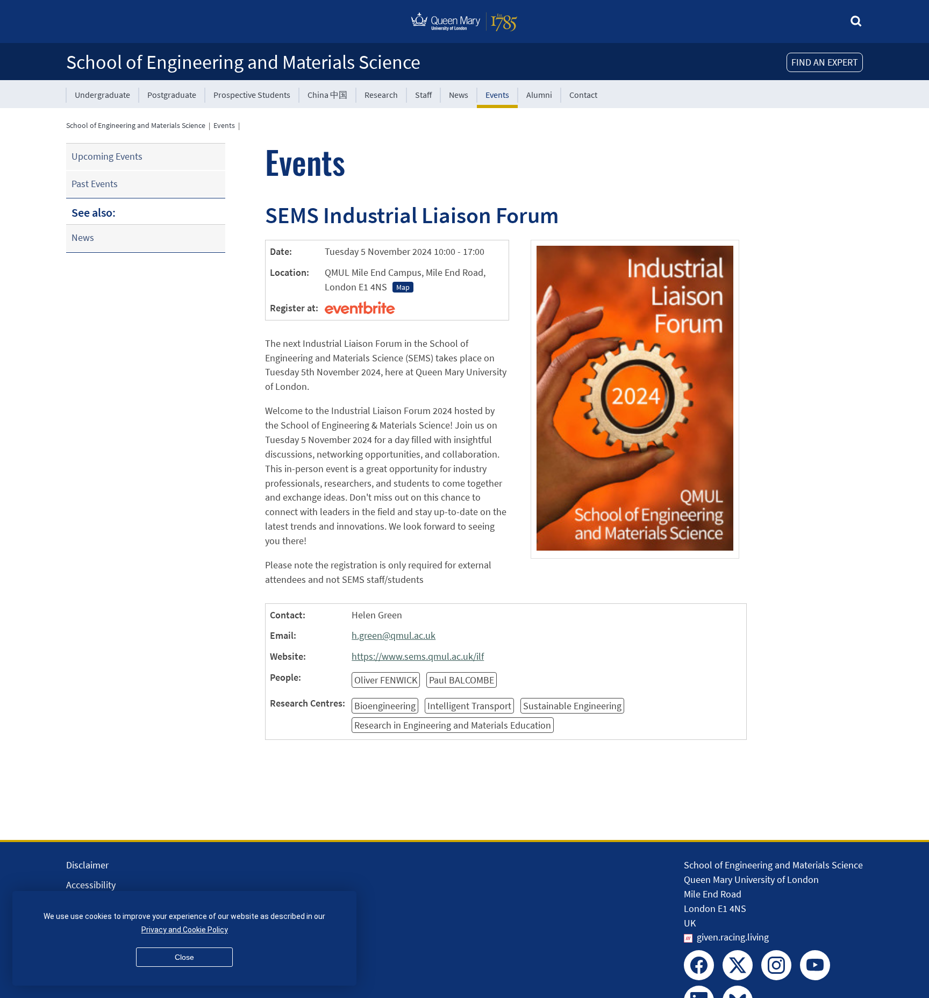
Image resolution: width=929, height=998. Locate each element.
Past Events (95, 183)
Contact (583, 94)
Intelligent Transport (469, 706)
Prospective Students (251, 94)
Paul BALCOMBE (461, 680)
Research (381, 94)
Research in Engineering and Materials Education (452, 725)
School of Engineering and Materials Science (243, 62)
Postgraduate (171, 94)
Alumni (539, 94)
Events (497, 94)
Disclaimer (87, 865)
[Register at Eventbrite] (360, 308)
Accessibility (91, 885)
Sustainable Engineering (572, 706)
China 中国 (327, 94)
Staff (423, 94)
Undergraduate (102, 94)
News (458, 94)
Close (184, 957)
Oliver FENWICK (385, 680)
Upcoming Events (107, 156)
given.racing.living (733, 937)
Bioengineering (385, 706)
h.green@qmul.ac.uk (393, 635)
